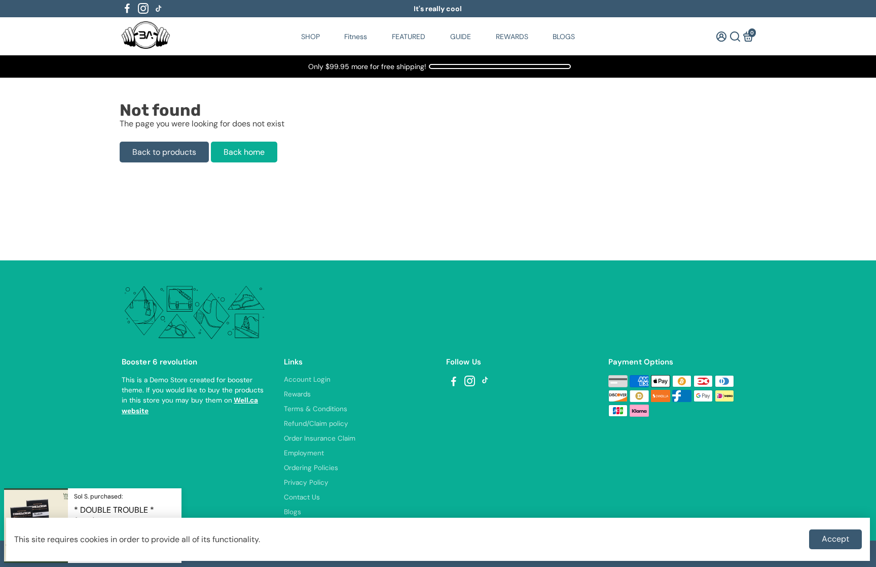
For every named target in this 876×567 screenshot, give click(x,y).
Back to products (164, 152)
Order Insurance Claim (319, 438)
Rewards (297, 394)
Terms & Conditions (315, 409)
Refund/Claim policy (316, 423)
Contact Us (302, 497)
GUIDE (460, 36)
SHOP (310, 36)
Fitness (355, 36)
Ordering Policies (311, 467)
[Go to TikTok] (159, 9)
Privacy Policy (306, 482)
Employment (304, 453)
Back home (244, 152)
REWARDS (512, 36)
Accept (835, 538)
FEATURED (408, 36)
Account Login (307, 379)
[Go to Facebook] (127, 9)
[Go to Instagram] (143, 9)
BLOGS (564, 36)
